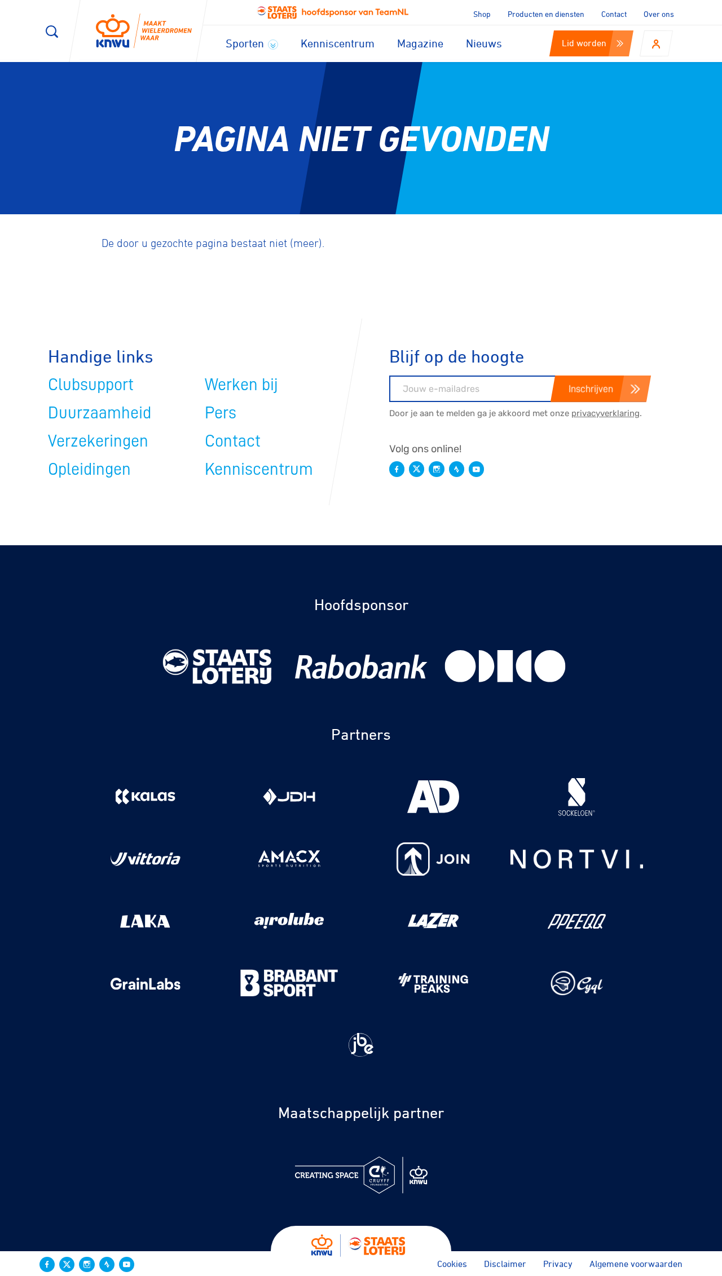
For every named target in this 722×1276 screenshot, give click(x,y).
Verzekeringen (98, 440)
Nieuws (484, 43)
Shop (482, 14)
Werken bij (241, 384)
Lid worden (584, 43)
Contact (614, 14)
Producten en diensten (546, 14)
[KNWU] (144, 31)
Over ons (659, 14)
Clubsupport (91, 384)
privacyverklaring (605, 413)
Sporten (246, 43)
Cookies (452, 1264)
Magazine (420, 43)
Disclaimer (505, 1264)
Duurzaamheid (99, 412)
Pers (220, 412)
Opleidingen (89, 469)
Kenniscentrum (338, 43)
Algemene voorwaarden (636, 1264)
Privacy (558, 1264)
